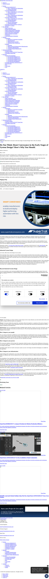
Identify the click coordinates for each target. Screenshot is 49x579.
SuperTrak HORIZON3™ (10, 543)
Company (5, 563)
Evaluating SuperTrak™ (10, 558)
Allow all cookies (40, 302)
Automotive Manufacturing (10, 552)
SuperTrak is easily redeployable (11, 364)
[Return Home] (6, 0)
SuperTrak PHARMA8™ (10, 546)
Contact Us (2, 69)
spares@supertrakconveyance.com (7, 535)
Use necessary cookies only (24, 302)
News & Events (8, 559)
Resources (5, 555)
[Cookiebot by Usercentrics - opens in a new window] (42, 275)
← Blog (1, 141)
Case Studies (7, 561)
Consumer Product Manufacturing (12, 554)
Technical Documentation (10, 557)
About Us (7, 565)
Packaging (7, 551)
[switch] (18, 294)
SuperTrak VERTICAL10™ (11, 545)
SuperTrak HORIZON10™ (10, 544)
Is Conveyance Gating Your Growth (16, 245)
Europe (7, 539)
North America (3, 539)
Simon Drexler (42, 245)
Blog (6, 560)
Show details (42, 298)
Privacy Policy (5, 573)
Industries (4, 550)
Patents (6, 567)
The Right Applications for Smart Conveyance (13, 374)
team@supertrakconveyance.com (6, 526)
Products (4, 542)
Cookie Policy (5, 576)
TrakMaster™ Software (10, 547)
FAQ (6, 562)
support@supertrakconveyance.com (7, 531)
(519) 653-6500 (3, 518)
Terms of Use (5, 575)
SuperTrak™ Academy (9, 548)
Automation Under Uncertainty (16, 367)
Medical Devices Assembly (10, 553)
